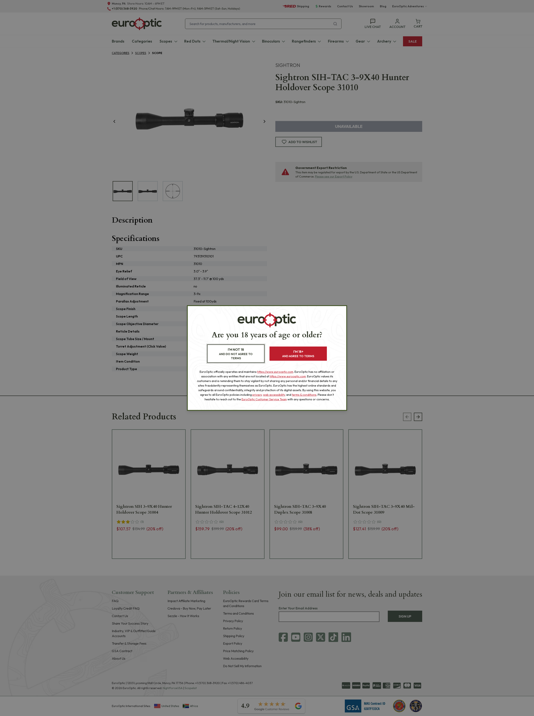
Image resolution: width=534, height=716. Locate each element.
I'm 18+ (298, 353)
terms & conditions (304, 395)
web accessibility (274, 395)
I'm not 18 (236, 353)
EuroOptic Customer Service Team (264, 399)
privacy (257, 395)
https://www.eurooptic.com (275, 372)
